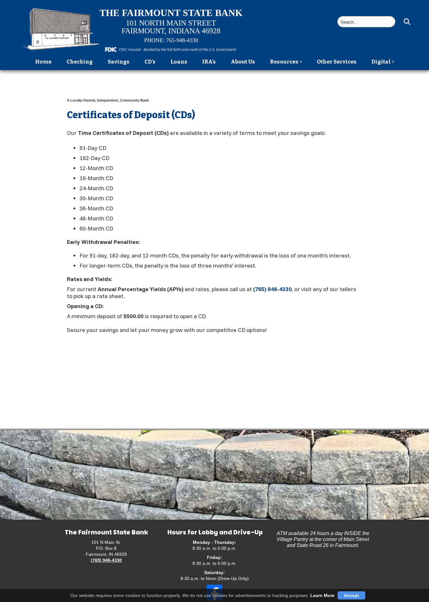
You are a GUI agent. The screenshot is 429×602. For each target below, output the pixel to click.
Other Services (336, 61)
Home (43, 61)
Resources (284, 61)
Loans (179, 61)
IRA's (209, 61)
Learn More (322, 595)
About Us (243, 61)
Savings (118, 61)
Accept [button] (351, 595)
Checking (80, 61)
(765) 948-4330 (272, 289)
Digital (381, 61)
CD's (149, 61)
